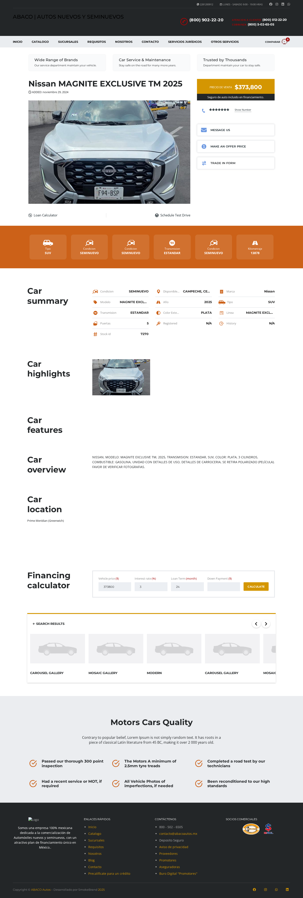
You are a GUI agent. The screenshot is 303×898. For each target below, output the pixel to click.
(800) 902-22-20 (206, 20)
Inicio (17, 41)
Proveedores (168, 853)
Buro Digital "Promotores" (178, 873)
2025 (101, 889)
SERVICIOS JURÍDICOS (185, 41)
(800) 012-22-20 (274, 20)
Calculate (256, 586)
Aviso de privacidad (173, 847)
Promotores (167, 860)
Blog (91, 860)
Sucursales (68, 41)
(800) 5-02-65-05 (261, 24)
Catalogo (40, 41)
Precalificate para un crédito (109, 873)
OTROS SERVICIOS (225, 41)
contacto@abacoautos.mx (178, 833)
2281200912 (206, 4)
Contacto (150, 41)
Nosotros (123, 41)
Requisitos (96, 41)
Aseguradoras (169, 867)
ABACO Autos (41, 889)
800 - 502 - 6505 (171, 827)
